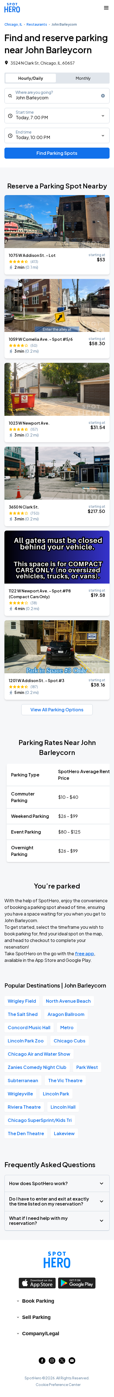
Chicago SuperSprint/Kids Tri (40, 1120)
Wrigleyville (20, 1094)
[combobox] (57, 95)
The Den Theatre (26, 1133)
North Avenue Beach (68, 1001)
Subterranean (23, 1080)
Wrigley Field (22, 1001)
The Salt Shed (23, 1014)
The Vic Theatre (65, 1080)
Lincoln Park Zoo (26, 1041)
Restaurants (37, 24)
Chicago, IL (13, 24)
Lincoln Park (56, 1094)
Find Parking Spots (57, 153)
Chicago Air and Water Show (39, 1054)
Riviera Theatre (24, 1107)
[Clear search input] (103, 96)
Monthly (83, 78)
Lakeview (64, 1133)
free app (84, 953)
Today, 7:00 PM (32, 117)
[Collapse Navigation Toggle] (106, 7)
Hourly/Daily (30, 78)
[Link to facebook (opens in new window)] (42, 1362)
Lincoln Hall (63, 1107)
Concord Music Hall (29, 1027)
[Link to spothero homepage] (57, 1260)
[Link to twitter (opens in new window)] (62, 1362)
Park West (87, 1067)
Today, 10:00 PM (33, 137)
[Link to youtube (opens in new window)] (72, 1362)
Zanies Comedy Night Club (37, 1067)
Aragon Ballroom (66, 1014)
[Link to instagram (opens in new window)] (52, 1362)
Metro (67, 1027)
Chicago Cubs (70, 1041)
